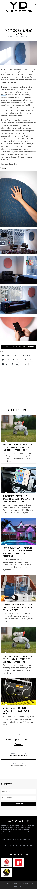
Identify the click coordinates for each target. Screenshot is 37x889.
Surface (28, 739)
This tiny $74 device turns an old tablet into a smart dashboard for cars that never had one (18, 499)
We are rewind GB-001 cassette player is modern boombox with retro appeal (16, 711)
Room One (13, 164)
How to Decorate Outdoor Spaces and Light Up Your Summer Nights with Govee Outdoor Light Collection (17, 551)
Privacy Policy (25, 839)
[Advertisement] (18, 21)
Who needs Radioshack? (18, 764)
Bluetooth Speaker (13, 739)
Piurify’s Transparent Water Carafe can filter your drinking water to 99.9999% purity (18, 607)
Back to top (17, 886)
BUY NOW (3, 168)
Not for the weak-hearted (18, 754)
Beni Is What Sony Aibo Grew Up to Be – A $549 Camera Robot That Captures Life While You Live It (17, 447)
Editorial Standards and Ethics (10, 839)
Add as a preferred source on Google (20, 346)
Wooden (18, 744)
